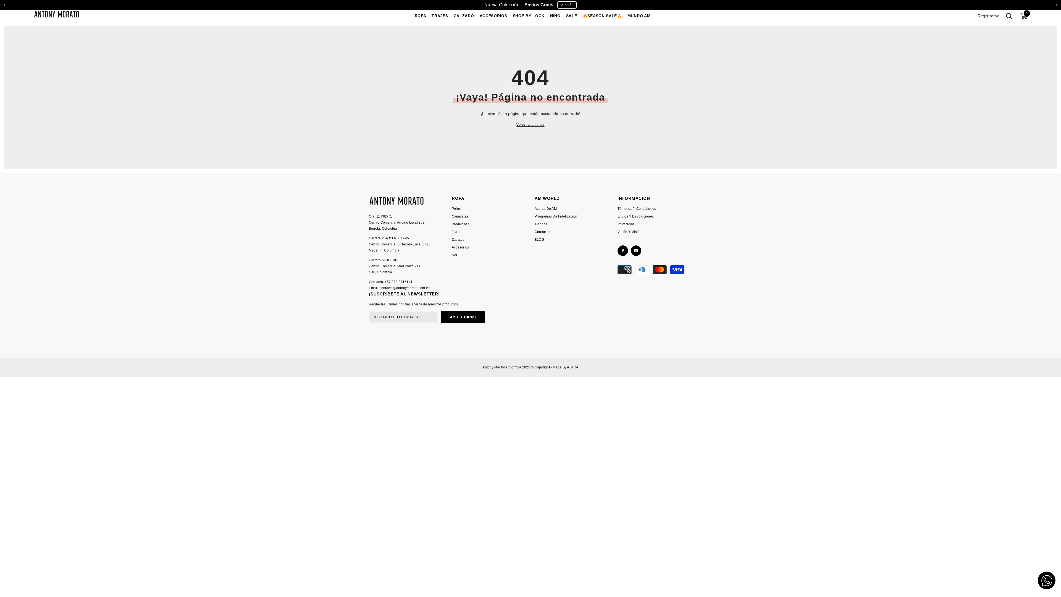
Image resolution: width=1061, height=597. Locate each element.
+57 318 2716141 (399, 282)
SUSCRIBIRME (462, 317)
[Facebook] (623, 250)
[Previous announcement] (4, 5)
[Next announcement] (1056, 5)
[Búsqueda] (1009, 16)
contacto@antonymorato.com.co (405, 288)
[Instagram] (636, 250)
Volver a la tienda (530, 125)
